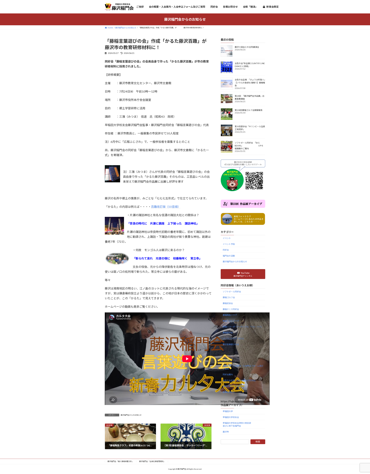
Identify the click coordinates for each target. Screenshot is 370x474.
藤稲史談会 (228, 303)
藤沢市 (226, 431)
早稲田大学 (228, 411)
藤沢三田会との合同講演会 (247, 47)
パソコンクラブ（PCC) (233, 338)
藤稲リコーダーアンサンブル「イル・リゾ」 (243, 326)
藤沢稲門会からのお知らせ (131, 415)
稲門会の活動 (229, 255)
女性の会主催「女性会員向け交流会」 (240, 380)
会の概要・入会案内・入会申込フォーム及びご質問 (243, 367)
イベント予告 (229, 244)
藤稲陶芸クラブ (230, 315)
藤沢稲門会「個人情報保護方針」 (121, 461)
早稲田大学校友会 (231, 417)
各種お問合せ (229, 392)
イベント (227, 238)
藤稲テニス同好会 (231, 309)
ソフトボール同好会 (232, 291)
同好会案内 (228, 374)
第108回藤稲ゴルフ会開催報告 (248, 110)
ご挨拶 (226, 360)
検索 (258, 441)
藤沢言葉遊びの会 (231, 344)
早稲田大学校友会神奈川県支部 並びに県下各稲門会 (244, 424)
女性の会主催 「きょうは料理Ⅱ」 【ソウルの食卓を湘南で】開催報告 (260, 82)
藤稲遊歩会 (228, 332)
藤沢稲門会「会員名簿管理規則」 (152, 461)
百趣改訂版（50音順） (166, 206)
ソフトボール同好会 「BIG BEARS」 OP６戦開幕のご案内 (249, 145)
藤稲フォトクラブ (231, 321)
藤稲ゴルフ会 (229, 297)
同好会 (226, 250)
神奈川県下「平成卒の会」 (235, 386)
